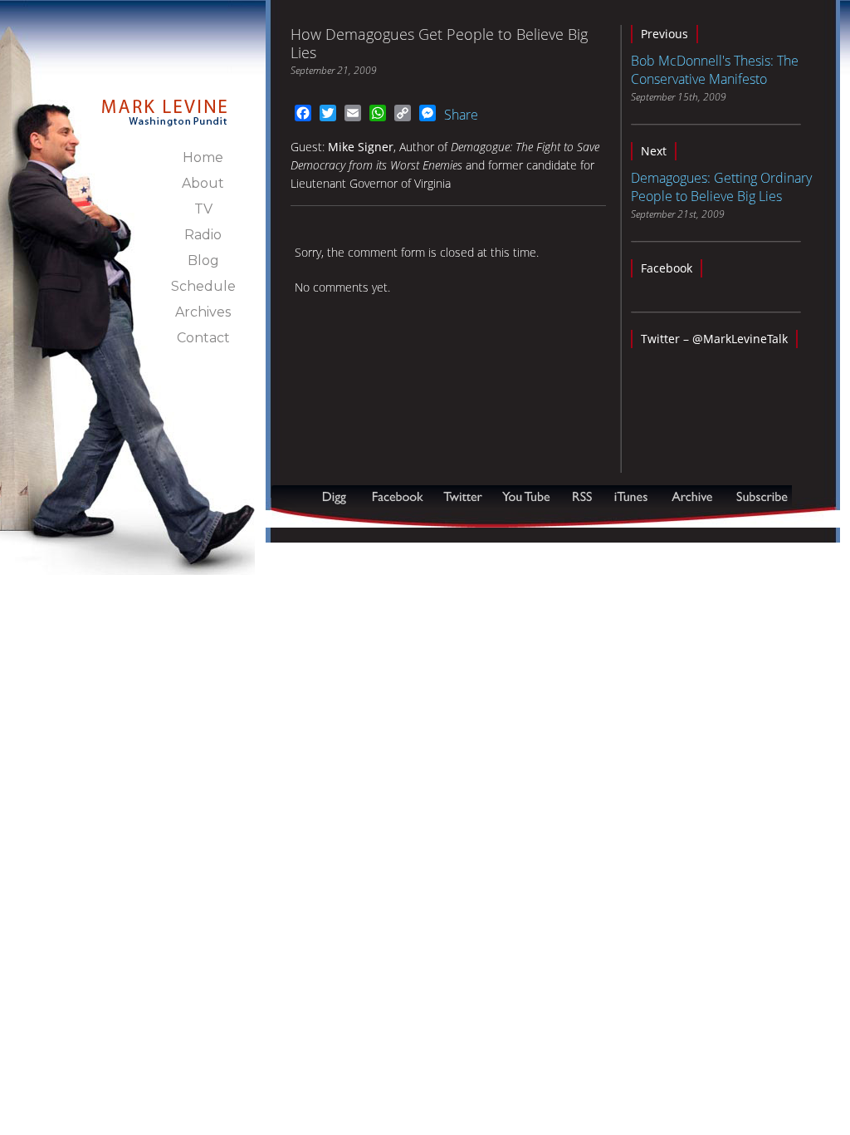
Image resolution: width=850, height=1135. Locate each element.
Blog (203, 260)
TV (203, 209)
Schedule (203, 286)
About (203, 183)
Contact (203, 338)
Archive (691, 496)
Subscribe (351, 519)
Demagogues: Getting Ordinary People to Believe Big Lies (721, 187)
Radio (203, 235)
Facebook (666, 268)
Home (203, 157)
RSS (581, 496)
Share (461, 114)
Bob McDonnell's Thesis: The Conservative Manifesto (715, 70)
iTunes (630, 496)
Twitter (464, 496)
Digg (337, 496)
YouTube (527, 496)
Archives (203, 312)
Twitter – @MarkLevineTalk (714, 338)
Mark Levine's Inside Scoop (164, 103)
